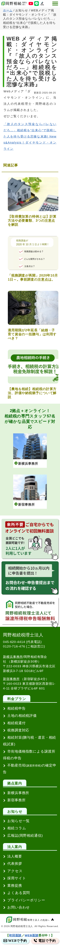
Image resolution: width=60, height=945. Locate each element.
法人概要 (14, 856)
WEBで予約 (17, 940)
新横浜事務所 (13, 657)
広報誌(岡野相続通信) (25, 835)
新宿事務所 (11, 679)
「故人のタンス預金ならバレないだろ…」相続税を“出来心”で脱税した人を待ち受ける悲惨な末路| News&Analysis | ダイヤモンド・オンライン (30, 136)
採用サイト (16, 878)
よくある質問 (18, 893)
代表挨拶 (14, 863)
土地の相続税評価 (22, 715)
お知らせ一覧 (18, 821)
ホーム (7, 10)
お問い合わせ (18, 907)
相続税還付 (16, 723)
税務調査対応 (18, 730)
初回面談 (15, 935)
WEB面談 (31, 935)
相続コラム (16, 828)
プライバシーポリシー (26, 900)
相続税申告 (16, 708)
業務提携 (14, 885)
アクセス (15, 871)
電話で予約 (47, 940)
